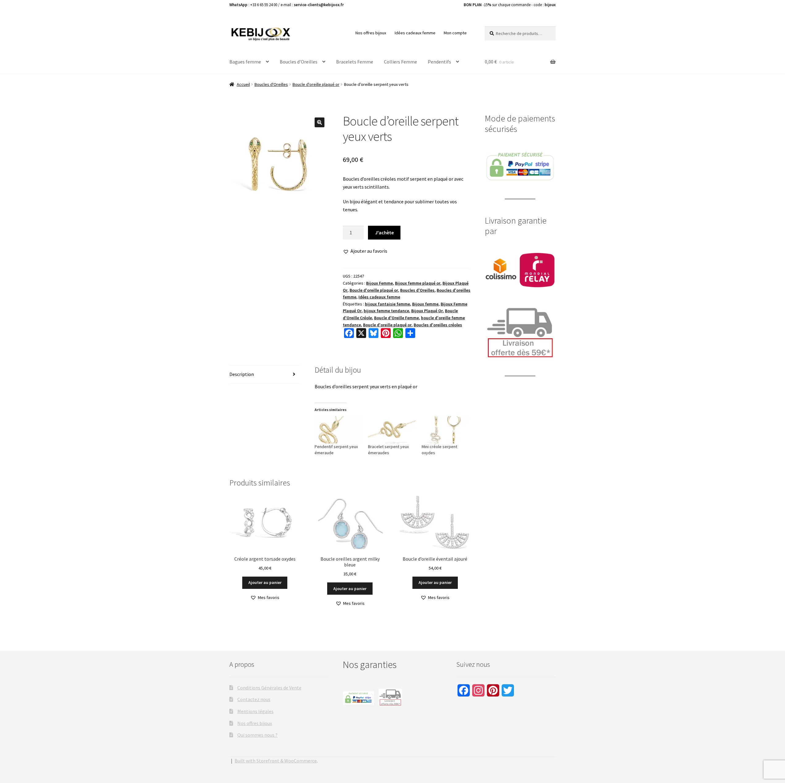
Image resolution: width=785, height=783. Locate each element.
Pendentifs (439, 62)
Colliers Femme (400, 62)
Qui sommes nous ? (257, 735)
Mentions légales (255, 711)
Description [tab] (241, 374)
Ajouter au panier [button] (264, 582)
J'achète (384, 232)
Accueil (243, 84)
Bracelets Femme (354, 62)
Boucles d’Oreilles (298, 62)
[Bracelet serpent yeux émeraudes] (391, 429)
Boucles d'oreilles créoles (438, 325)
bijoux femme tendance (386, 310)
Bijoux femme (425, 304)
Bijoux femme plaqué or (417, 283)
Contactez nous (253, 699)
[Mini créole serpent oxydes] (445, 429)
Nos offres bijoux (370, 33)
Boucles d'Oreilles (271, 84)
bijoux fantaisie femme (387, 304)
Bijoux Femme (379, 283)
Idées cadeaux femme (415, 33)
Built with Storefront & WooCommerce (276, 761)
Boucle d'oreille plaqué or (316, 84)
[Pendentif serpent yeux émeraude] (338, 429)
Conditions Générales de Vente (269, 688)
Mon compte (455, 33)
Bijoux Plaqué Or (427, 310)
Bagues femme (245, 62)
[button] (319, 122)
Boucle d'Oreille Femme (396, 317)
